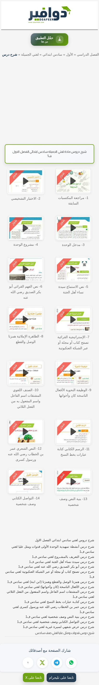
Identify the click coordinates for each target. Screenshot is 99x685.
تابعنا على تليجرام (61, 677)
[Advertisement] (49, 99)
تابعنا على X (33, 677)
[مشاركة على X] (42, 662)
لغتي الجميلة (30, 54)
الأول (69, 54)
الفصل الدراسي (88, 54)
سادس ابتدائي (52, 54)
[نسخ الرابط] (28, 662)
